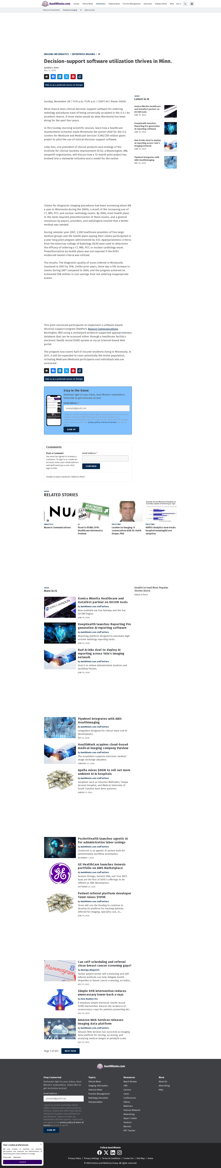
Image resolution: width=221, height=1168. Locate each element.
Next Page (70, 1051)
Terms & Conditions (111, 1158)
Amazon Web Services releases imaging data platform (100, 1021)
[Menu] (191, 3)
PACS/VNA (116, 524)
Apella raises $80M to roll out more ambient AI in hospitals (104, 772)
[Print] (46, 76)
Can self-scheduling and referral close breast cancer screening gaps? (104, 963)
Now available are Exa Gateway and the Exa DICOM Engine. (101, 612)
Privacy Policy (74, 1158)
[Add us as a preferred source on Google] (79, 76)
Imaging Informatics (56, 54)
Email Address (71, 403)
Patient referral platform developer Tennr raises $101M (104, 895)
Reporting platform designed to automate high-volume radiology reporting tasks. (104, 638)
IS (99, 54)
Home (150, 1158)
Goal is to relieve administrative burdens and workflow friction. (102, 667)
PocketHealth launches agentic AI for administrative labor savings (103, 840)
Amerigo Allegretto (90, 970)
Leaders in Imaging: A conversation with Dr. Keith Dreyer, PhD (126, 530)
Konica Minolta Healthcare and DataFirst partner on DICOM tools (147, 109)
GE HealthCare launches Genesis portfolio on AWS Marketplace (102, 866)
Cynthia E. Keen (51, 67)
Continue (91, 466)
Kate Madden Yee (89, 999)
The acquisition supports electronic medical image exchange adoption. (102, 758)
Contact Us (128, 1158)
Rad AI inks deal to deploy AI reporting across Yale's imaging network (147, 143)
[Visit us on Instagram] (119, 1152)
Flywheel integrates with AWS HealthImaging (146, 158)
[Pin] (73, 76)
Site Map (140, 1158)
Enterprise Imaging (83, 54)
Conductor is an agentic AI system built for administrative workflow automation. (101, 852)
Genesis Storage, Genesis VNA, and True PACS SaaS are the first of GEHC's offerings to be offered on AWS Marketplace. (102, 879)
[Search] (185, 3)
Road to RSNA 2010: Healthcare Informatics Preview (90, 530)
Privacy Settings (91, 1158)
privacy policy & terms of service (102, 422)
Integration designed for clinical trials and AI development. (102, 732)
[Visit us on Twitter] (106, 1152)
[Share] (53, 76)
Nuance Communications (103, 328)
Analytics (48, 524)
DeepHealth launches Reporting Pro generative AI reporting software (147, 126)
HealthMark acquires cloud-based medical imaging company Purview (103, 746)
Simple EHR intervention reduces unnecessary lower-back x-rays (102, 992)
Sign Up (71, 429)
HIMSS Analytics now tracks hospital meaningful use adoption (161, 530)
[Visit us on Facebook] (99, 1152)
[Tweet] (66, 76)
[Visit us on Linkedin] (112, 1152)
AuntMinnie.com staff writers (95, 606)
